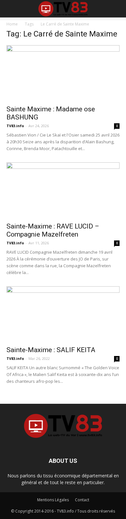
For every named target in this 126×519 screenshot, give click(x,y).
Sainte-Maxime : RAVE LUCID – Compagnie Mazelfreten (52, 230)
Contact (82, 500)
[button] (117, 8)
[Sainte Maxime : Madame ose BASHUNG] (63, 73)
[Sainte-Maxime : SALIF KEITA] (63, 314)
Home (12, 24)
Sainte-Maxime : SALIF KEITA (50, 350)
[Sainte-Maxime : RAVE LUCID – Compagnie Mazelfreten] (63, 190)
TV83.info (15, 125)
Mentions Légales (53, 500)
